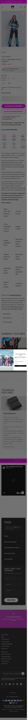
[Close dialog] (26, 350)
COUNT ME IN (20, 365)
